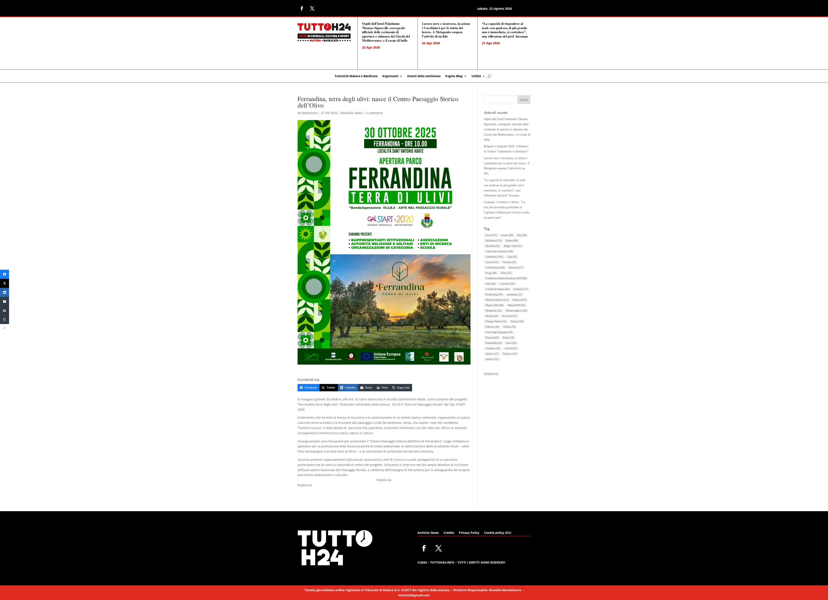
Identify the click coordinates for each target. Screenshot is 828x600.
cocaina (492, 262)
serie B (511, 348)
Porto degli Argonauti (499, 332)
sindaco (492, 353)
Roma (508, 337)
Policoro (492, 326)
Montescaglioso (516, 310)
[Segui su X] (312, 8)
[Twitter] (4, 283)
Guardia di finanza (497, 289)
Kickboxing (494, 294)
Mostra (492, 316)
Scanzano (493, 348)
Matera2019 (516, 305)
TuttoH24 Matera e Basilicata (356, 76)
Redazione (309, 113)
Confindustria (495, 267)
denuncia (516, 267)
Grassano (507, 283)
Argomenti (390, 76)
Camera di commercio (499, 251)
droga (491, 272)
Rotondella (494, 343)
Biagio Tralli (513, 246)
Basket (512, 240)
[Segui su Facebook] (302, 8)
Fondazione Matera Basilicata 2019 (506, 278)
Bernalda (493, 246)
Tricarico (510, 353)
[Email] (4, 301)
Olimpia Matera (496, 321)
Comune (509, 262)
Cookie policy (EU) (497, 533)
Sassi (511, 343)
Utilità (476, 76)
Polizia (509, 326)
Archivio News (428, 533)
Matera (519, 299)
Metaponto (494, 310)
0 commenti (374, 113)
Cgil (512, 256)
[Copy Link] (4, 319)
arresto (507, 235)
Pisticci (517, 321)
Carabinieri (494, 256)
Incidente (521, 289)
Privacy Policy (469, 533)
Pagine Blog (454, 76)
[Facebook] (4, 274)
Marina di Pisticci (497, 299)
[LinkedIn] (4, 292)
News (358, 113)
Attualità (347, 113)
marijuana (514, 294)
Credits (449, 533)
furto (491, 283)
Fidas (506, 272)
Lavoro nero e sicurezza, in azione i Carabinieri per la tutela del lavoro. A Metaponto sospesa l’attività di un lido (446, 30)
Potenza (492, 337)
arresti (491, 235)
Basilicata (494, 240)
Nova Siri (509, 316)
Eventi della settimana (424, 76)
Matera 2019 (494, 305)
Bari (522, 235)
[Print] (4, 310)
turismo (492, 359)
